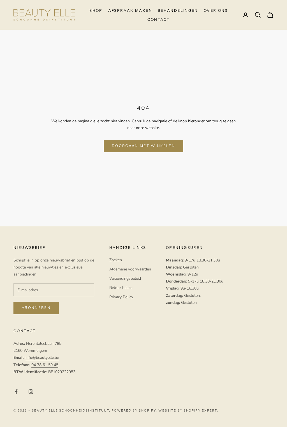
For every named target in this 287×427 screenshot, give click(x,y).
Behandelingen (178, 10)
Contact (158, 19)
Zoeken (115, 260)
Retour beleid (121, 287)
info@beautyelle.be (42, 357)
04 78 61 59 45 (44, 365)
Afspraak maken (130, 10)
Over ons (216, 10)
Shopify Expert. (201, 410)
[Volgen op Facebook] (16, 391)
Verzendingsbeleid (125, 278)
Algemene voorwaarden (130, 269)
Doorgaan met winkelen (143, 145)
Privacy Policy (121, 297)
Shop (96, 10)
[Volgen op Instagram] (31, 391)
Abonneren (36, 307)
